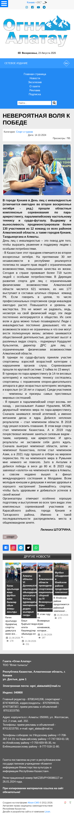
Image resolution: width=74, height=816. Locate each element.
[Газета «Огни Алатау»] (37, 31)
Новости (35, 78)
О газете (34, 86)
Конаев (31, 2)
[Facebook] (32, 7)
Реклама (34, 90)
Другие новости (37, 556)
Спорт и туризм (24, 131)
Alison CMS (33, 802)
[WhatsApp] (36, 548)
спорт (10, 536)
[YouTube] (38, 7)
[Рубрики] (4, 3)
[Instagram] (27, 7)
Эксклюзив (35, 82)
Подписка (35, 94)
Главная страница (35, 74)
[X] (28, 548)
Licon (47, 811)
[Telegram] (44, 7)
